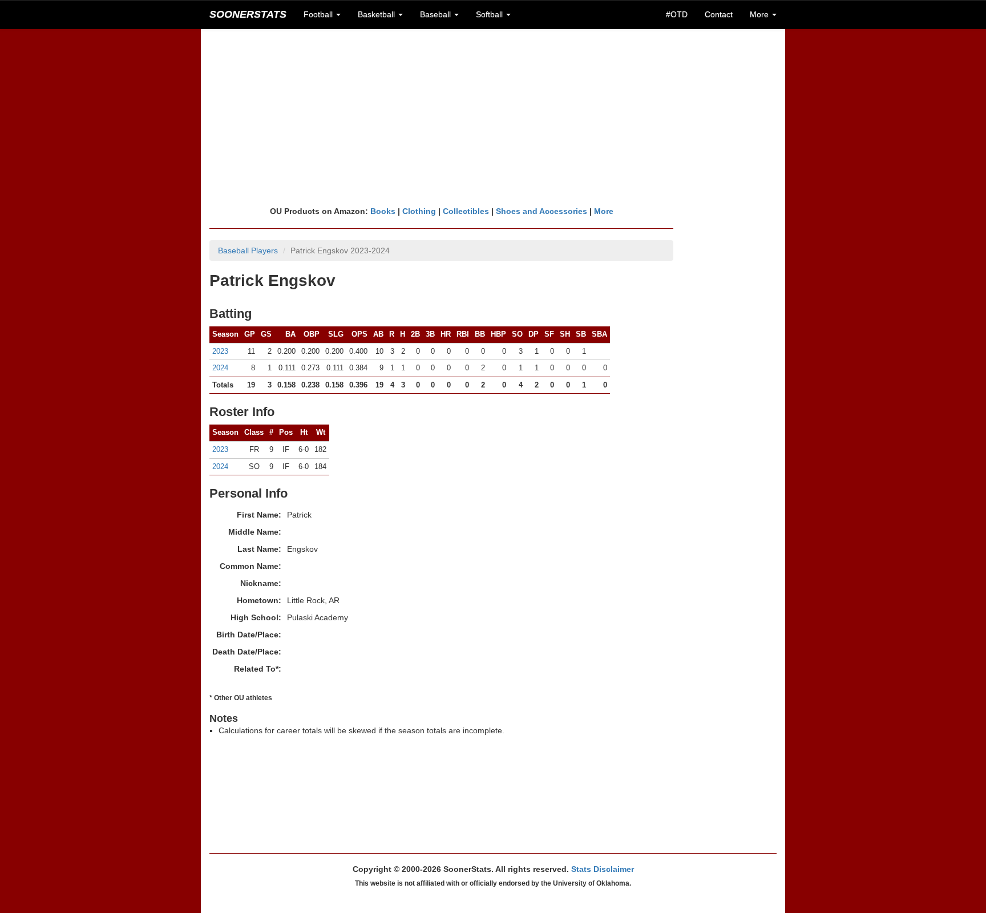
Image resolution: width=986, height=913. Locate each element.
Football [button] (319, 14)
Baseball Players (248, 250)
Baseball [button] (436, 14)
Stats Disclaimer (602, 869)
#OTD (677, 14)
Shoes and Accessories (541, 211)
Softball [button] (490, 14)
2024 (220, 367)
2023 (220, 351)
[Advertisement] (493, 117)
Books (382, 211)
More (603, 211)
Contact (719, 14)
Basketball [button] (377, 14)
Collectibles (466, 211)
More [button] (760, 14)
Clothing (419, 211)
